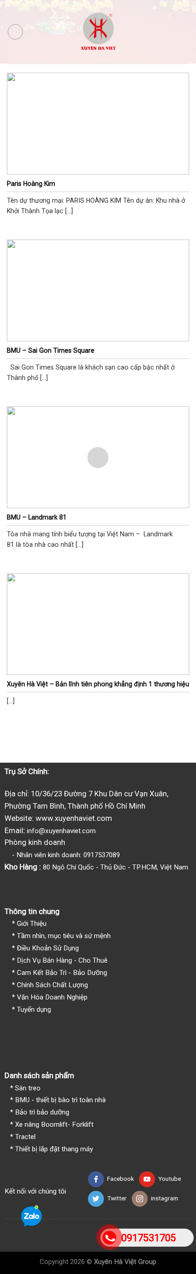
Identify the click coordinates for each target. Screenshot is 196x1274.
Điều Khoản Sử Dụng (48, 948)
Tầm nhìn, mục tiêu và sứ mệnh (64, 936)
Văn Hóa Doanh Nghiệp (52, 997)
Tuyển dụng (34, 1009)
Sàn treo (28, 1088)
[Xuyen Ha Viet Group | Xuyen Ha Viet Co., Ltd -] (98, 31)
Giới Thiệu (31, 923)
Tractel (25, 1137)
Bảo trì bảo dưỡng (42, 1112)
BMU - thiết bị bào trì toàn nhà (60, 1100)
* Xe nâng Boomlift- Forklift (51, 1124)
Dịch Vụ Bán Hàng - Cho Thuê (62, 960)
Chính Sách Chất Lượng (52, 985)
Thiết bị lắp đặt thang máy (54, 1149)
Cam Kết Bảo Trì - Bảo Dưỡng (62, 973)
